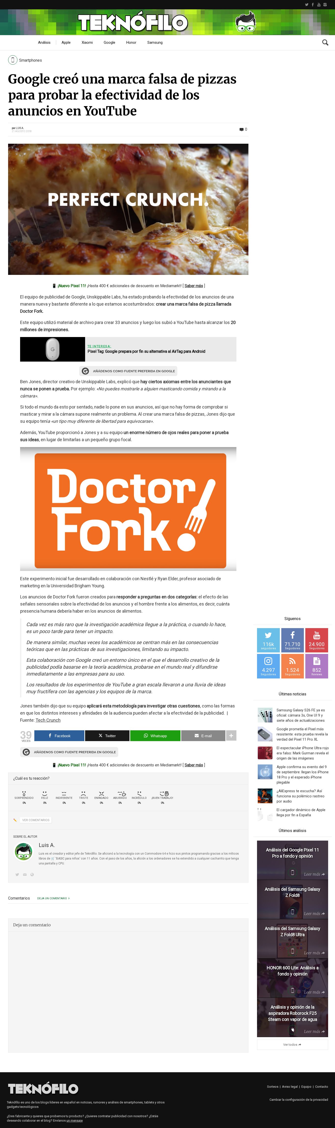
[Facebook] (313, 4)
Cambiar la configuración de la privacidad (299, 1099)
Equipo (306, 1086)
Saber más (194, 285)
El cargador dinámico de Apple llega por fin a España (301, 812)
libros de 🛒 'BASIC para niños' (59, 858)
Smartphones (30, 60)
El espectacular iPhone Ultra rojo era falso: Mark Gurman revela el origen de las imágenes (303, 753)
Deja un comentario (52, 898)
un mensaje (74, 1120)
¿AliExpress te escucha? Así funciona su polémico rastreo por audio (300, 796)
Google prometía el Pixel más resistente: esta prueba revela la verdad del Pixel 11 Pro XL (302, 734)
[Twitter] (307, 4)
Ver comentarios (35, 820)
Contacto (321, 1086)
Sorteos (272, 1086)
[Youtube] (319, 4)
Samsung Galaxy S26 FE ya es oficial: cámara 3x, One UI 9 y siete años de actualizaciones (301, 715)
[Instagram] (325, 4)
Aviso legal (290, 1086)
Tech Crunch (48, 720)
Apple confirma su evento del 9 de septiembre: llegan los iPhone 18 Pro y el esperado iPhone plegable (303, 775)
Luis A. (20, 128)
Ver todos (290, 1044)
